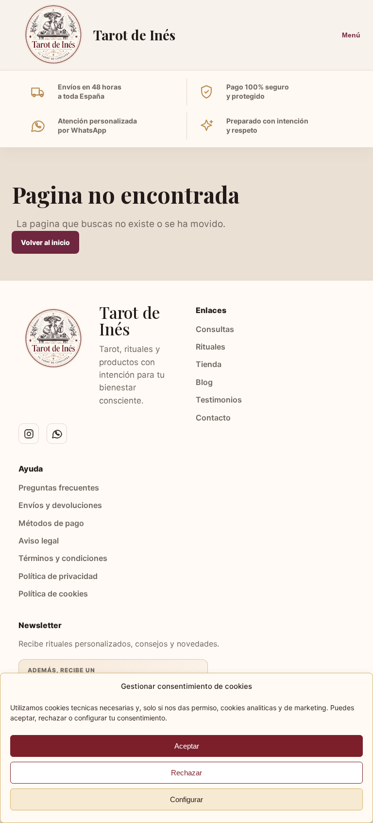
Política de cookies (53, 593)
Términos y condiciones (62, 558)
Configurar (186, 799)
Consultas (215, 329)
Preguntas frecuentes (58, 487)
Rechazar (186, 773)
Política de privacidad (58, 576)
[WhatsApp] (57, 433)
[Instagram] (28, 433)
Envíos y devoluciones (60, 505)
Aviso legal (38, 540)
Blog (204, 382)
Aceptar (186, 746)
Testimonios (219, 399)
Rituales (210, 346)
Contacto (213, 417)
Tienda (208, 364)
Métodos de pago (51, 523)
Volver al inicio (45, 242)
